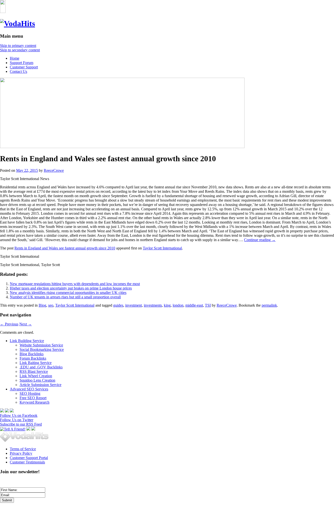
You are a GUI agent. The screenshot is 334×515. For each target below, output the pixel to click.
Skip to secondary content (20, 50)
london (178, 305)
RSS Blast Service (34, 371)
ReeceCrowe (54, 170)
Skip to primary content (18, 45)
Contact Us (18, 71)
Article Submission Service (40, 385)
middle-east (194, 305)
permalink (269, 305)
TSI (208, 305)
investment (133, 305)
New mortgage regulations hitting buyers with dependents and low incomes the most (75, 284)
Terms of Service (23, 449)
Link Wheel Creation (36, 376)
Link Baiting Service (36, 363)
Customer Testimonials (27, 462)
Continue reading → (260, 240)
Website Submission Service (41, 345)
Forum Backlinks (33, 358)
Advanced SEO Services (29, 389)
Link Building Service (27, 341)
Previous (9, 324)
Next (25, 324)
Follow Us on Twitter (16, 420)
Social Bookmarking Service (42, 349)
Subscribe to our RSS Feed (21, 424)
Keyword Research (34, 402)
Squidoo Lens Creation (37, 380)
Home (14, 58)
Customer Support (24, 67)
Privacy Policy (21, 453)
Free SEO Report (33, 398)
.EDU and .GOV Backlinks (41, 367)
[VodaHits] (17, 23)
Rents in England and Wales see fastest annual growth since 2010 (64, 248)
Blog (42, 305)
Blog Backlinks (32, 354)
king (167, 305)
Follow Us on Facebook (18, 415)
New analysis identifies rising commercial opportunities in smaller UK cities (68, 292)
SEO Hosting (30, 393)
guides (118, 305)
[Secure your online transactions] (7, 411)
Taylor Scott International (162, 248)
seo (50, 305)
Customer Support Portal (29, 458)
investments (153, 305)
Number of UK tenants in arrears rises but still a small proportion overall (65, 297)
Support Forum (21, 63)
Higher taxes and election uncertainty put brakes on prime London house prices (71, 288)
